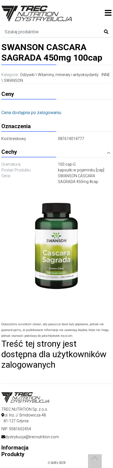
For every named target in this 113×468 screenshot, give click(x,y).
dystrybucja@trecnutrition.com (32, 437)
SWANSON (13, 80)
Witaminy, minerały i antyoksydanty (68, 74)
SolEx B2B (58, 463)
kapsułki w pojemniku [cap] (81, 170)
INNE (105, 74)
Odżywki (27, 74)
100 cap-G (67, 164)
